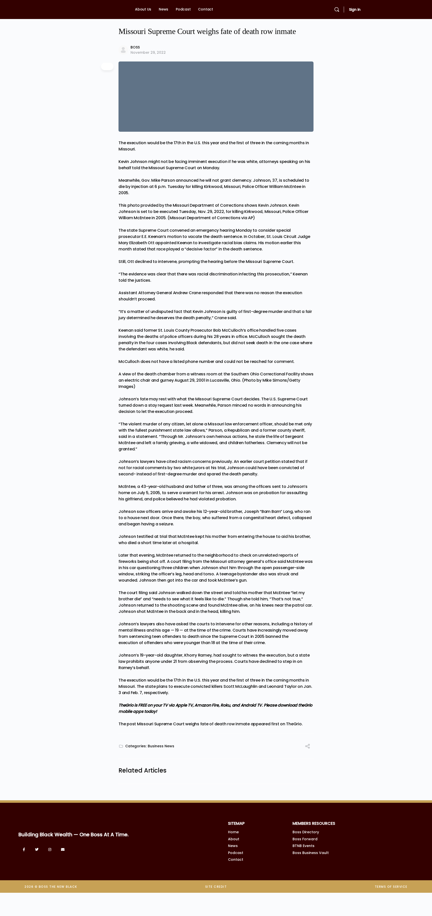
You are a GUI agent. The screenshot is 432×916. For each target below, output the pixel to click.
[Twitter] (37, 849)
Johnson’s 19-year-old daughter (150, 655)
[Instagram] (49, 849)
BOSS (135, 47)
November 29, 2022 (148, 52)
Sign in (354, 9)
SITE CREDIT (216, 887)
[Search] (337, 9)
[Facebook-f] (23, 849)
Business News (161, 746)
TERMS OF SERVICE (391, 887)
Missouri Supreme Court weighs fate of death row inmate (193, 724)
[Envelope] (63, 849)
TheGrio (294, 724)
